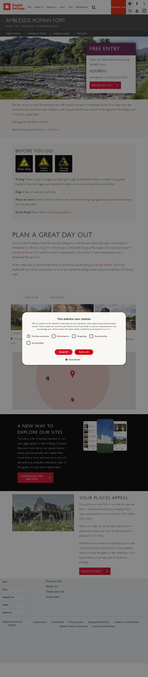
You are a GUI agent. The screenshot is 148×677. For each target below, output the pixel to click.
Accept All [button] (63, 352)
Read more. (106, 329)
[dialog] (74, 338)
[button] (73, 359)
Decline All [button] (84, 352)
